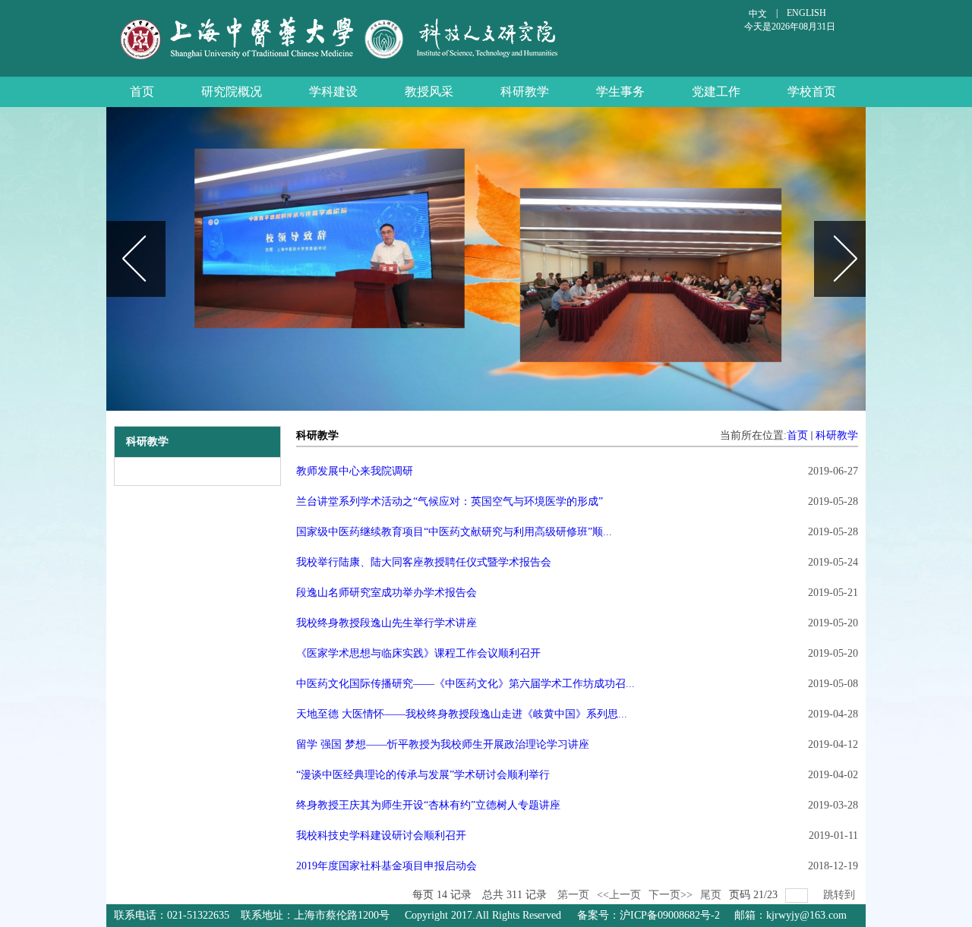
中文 (758, 13)
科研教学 (837, 435)
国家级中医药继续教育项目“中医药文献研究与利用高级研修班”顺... (454, 532)
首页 (797, 435)
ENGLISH (806, 13)
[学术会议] (489, 259)
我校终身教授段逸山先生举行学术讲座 (386, 623)
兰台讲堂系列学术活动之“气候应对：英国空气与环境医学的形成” (449, 501)
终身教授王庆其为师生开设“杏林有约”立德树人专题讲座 (428, 805)
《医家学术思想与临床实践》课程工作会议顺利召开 (418, 653)
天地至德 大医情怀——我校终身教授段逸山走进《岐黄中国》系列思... (461, 714)
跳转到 (840, 894)
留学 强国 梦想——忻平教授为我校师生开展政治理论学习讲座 (442, 744)
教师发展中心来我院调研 (354, 471)
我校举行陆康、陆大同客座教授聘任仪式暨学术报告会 (423, 562)
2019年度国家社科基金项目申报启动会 (386, 866)
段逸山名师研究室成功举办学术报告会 (386, 592)
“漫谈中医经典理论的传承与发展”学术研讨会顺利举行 (423, 774)
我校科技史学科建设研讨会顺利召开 (381, 835)
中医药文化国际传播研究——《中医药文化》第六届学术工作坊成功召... (465, 683)
